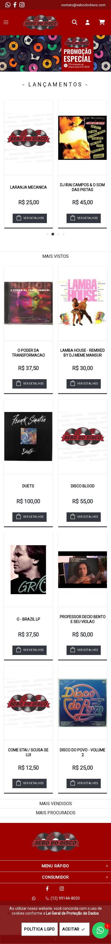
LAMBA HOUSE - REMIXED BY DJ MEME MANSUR (82, 352)
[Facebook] (15, 5)
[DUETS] (28, 436)
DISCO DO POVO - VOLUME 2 (82, 752)
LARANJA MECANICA (28, 187)
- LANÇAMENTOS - (55, 84)
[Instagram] (22, 5)
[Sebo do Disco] (40, 22)
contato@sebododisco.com (83, 5)
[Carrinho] (101, 22)
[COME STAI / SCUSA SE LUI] (28, 703)
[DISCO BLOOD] (82, 436)
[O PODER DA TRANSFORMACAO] (28, 303)
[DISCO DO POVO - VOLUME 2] (82, 703)
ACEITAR (70, 929)
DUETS (28, 486)
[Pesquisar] (76, 22)
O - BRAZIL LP (28, 619)
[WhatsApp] (8, 5)
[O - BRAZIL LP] (28, 570)
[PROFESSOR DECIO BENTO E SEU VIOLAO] (82, 570)
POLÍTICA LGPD (39, 929)
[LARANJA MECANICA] (28, 138)
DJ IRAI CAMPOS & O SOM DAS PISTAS (82, 187)
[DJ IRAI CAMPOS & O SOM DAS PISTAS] (82, 138)
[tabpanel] (55, 53)
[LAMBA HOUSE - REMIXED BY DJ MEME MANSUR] (82, 303)
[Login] (88, 22)
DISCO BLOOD (83, 486)
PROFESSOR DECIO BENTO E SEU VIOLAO (83, 619)
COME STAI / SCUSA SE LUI (28, 752)
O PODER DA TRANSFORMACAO (28, 352)
